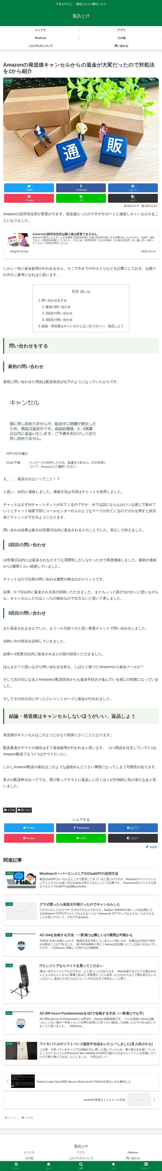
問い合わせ (133, 1158)
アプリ (81, 1152)
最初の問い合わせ (58, 307)
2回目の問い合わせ (59, 313)
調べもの (26, 810)
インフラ (29, 1152)
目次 (75, 291)
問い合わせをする (54, 300)
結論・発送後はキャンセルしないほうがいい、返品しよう (82, 326)
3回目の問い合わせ (59, 319)
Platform (133, 1152)
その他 (11, 810)
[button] (133, 198)
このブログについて (81, 1158)
